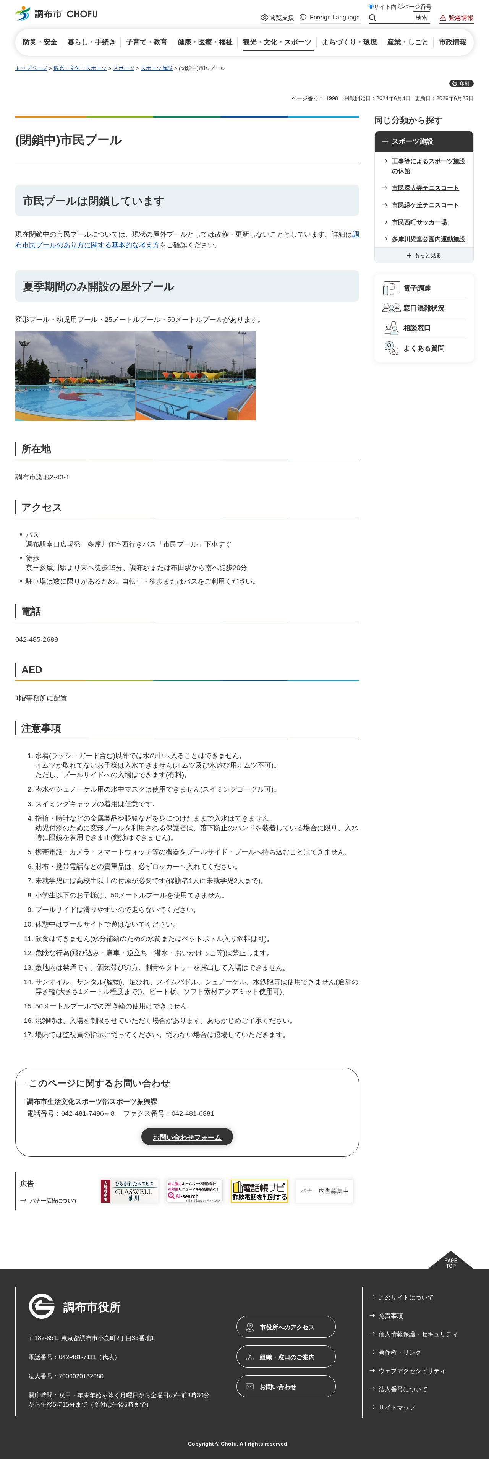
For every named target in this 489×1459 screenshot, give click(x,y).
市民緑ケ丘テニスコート (425, 205)
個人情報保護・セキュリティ (418, 1334)
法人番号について (403, 1389)
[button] (277, 19)
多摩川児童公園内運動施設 (428, 239)
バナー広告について (54, 1201)
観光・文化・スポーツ (80, 68)
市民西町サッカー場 (419, 222)
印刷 (464, 83)
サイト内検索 (372, 17)
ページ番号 (417, 7)
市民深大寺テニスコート (425, 188)
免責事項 (391, 1316)
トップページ (31, 68)
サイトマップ (397, 1407)
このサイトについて (406, 1297)
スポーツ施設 (157, 68)
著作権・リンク (400, 1352)
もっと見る (428, 255)
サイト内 (385, 7)
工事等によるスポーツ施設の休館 (428, 166)
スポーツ (123, 68)
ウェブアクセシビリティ (412, 1371)
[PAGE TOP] (451, 1260)
